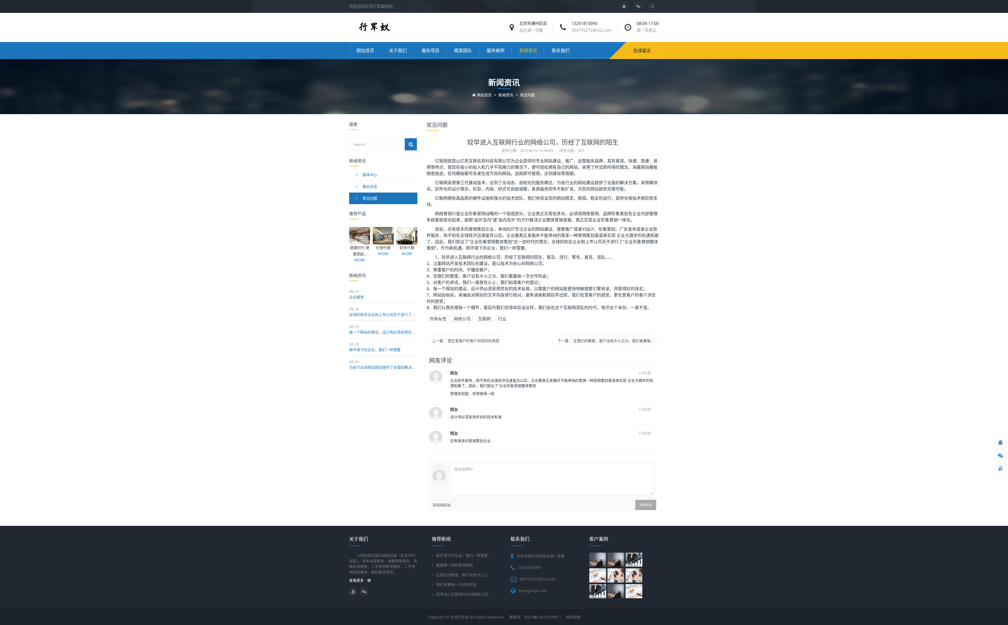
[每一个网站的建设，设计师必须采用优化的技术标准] (635, 560)
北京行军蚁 (459, 617)
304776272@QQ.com (591, 30)
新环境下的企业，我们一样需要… (463, 555)
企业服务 (356, 296)
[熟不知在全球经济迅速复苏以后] (598, 575)
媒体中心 (370, 174)
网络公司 (462, 319)
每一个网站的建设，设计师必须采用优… (381, 332)
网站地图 (573, 617)
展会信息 (370, 186)
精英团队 (463, 50)
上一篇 (465, 340)
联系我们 (561, 50)
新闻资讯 (528, 50)
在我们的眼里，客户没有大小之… (463, 574)
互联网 (484, 319)
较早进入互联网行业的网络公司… (463, 594)
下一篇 (605, 340)
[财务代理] (406, 241)
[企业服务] (598, 560)
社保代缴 (383, 247)
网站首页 (365, 50)
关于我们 (398, 50)
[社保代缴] (383, 241)
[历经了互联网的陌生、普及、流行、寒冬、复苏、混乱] (635, 591)
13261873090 (529, 567)
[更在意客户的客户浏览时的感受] (598, 591)
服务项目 (430, 50)
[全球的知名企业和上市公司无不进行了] (616, 560)
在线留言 (642, 50)
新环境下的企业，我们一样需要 (375, 349)
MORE (359, 259)
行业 (502, 319)
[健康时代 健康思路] (359, 241)
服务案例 (496, 50)
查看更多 (357, 580)
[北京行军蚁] (373, 30)
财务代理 (407, 247)
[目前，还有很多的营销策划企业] (616, 575)
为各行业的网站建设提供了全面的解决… (381, 367)
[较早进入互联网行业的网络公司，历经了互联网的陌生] (616, 591)
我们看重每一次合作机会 (456, 584)
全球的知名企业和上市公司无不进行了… (381, 314)
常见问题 (527, 94)
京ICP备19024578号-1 (542, 617)
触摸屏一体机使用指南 (454, 565)
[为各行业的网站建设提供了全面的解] (635, 575)
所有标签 (438, 319)
